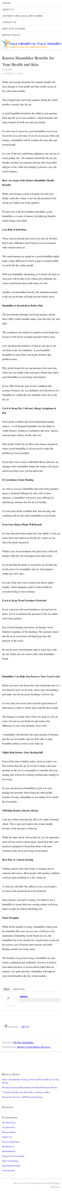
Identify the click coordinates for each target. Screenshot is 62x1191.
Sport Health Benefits (11, 1165)
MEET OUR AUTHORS (13, 28)
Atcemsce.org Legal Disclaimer (22, 15)
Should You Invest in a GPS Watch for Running (22, 1097)
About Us (8, 9)
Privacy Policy (11, 35)
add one (25, 1026)
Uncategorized (8, 1170)
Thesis (56, 1183)
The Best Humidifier (23, 1042)
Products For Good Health (13, 1156)
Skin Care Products (10, 1160)
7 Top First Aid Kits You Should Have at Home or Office (26, 1092)
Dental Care (7, 1136)
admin (23, 996)
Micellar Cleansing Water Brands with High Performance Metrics (30, 1087)
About (6, 989)
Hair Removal (8, 1146)
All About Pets (8, 1127)
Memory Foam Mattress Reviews (33, 1046)
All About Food (9, 1122)
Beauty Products (9, 1132)
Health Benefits (8, 1151)
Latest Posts (19, 989)
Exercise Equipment (11, 1141)
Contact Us (9, 22)
